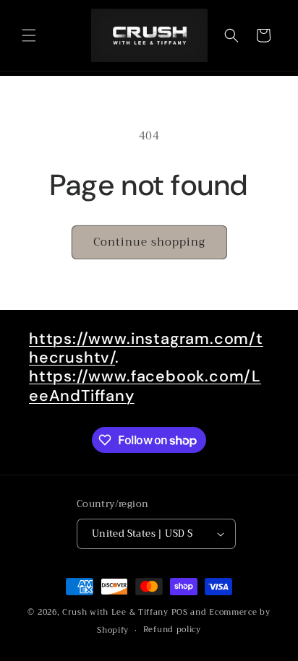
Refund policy (172, 629)
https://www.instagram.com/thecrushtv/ (146, 348)
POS (179, 612)
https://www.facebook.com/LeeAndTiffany (145, 385)
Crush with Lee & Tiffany (115, 612)
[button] (29, 35)
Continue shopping (149, 242)
